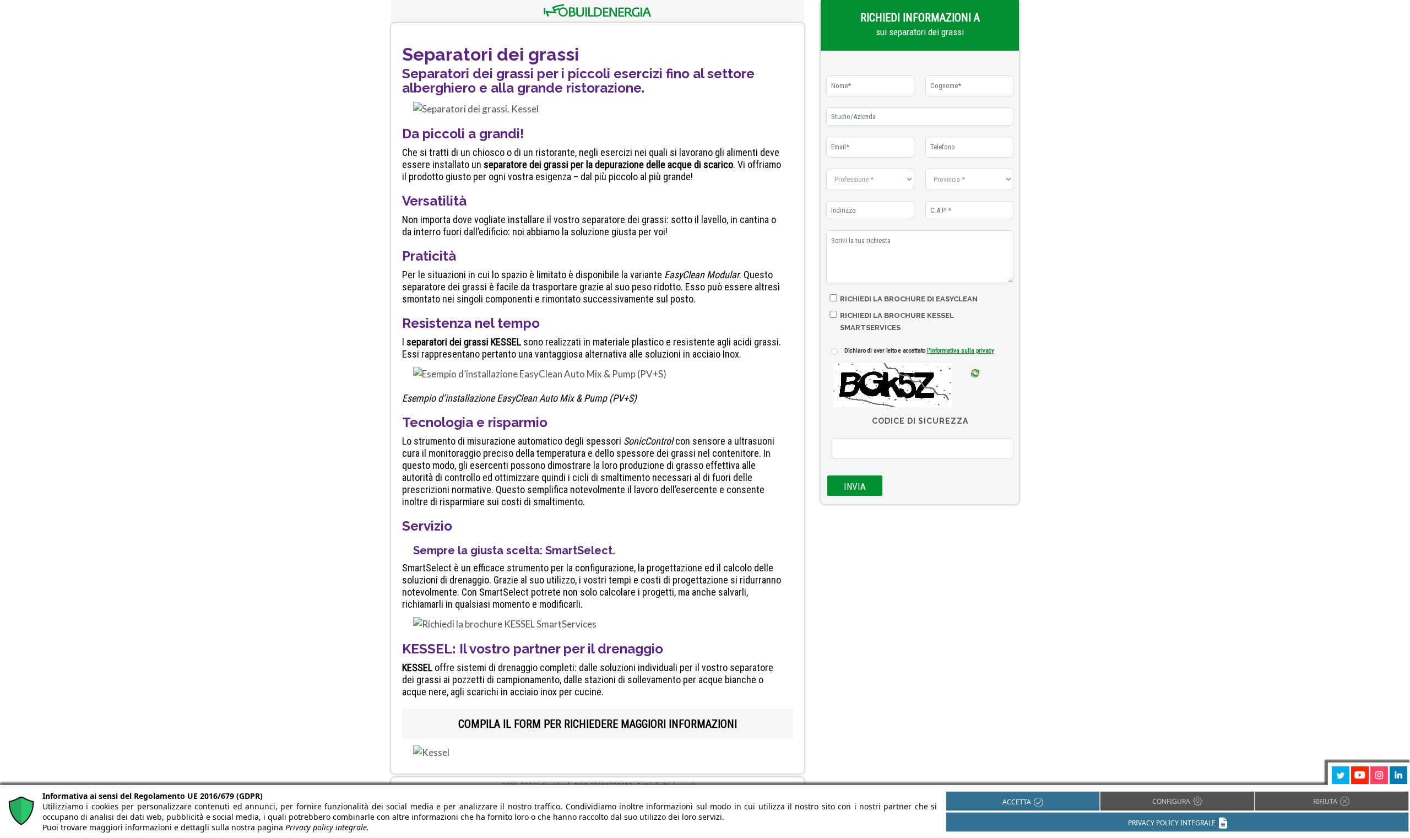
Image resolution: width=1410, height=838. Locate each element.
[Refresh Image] (975, 389)
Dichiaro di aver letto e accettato (919, 350)
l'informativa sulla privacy (960, 350)
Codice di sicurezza (920, 421)
